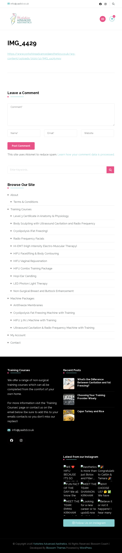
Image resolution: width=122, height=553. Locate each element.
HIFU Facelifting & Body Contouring (36, 253)
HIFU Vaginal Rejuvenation (30, 261)
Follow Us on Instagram (90, 522)
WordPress (86, 547)
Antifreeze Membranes (28, 305)
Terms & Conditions (25, 201)
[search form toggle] (113, 4)
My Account (17, 335)
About (14, 195)
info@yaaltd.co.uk (23, 430)
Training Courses (21, 209)
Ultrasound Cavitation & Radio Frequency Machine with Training (53, 327)
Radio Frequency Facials (28, 238)
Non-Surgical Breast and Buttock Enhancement (43, 291)
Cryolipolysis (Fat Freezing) (30, 231)
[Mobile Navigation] (103, 19)
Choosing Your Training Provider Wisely (91, 397)
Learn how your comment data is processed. (86, 154)
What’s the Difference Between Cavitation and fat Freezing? (94, 382)
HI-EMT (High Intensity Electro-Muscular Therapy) (45, 246)
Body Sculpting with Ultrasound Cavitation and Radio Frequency (54, 223)
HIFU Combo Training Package (32, 268)
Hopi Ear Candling (24, 276)
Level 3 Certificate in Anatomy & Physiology (41, 216)
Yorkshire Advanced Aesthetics (50, 543)
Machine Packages (22, 298)
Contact (15, 342)
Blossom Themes (56, 547)
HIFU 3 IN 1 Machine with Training (34, 320)
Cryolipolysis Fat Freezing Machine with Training (44, 312)
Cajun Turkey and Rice (90, 411)
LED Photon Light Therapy (30, 283)
